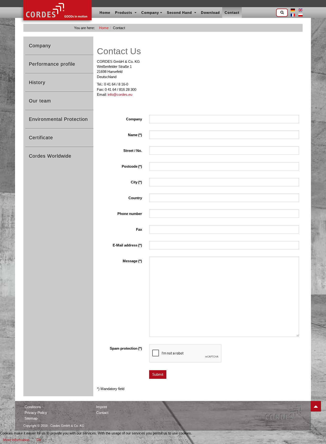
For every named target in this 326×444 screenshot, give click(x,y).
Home (105, 13)
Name (135, 135)
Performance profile (52, 64)
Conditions (33, 407)
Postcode (132, 166)
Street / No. (132, 151)
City (136, 182)
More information (16, 440)
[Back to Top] (316, 406)
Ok (39, 440)
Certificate (41, 137)
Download (210, 13)
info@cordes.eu (120, 94)
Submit (157, 374)
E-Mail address (127, 245)
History (37, 82)
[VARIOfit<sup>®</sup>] (57, 10)
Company (150, 13)
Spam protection (126, 348)
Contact (232, 13)
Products (124, 13)
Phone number (129, 214)
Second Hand (180, 13)
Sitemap (31, 418)
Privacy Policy (36, 413)
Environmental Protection (58, 119)
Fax (139, 229)
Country (135, 198)
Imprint (101, 407)
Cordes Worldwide (50, 156)
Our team (40, 100)
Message (132, 261)
